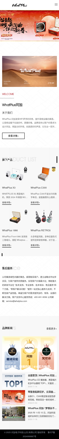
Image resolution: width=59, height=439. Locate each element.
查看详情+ (13, 135)
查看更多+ (51, 328)
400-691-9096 (28, 45)
